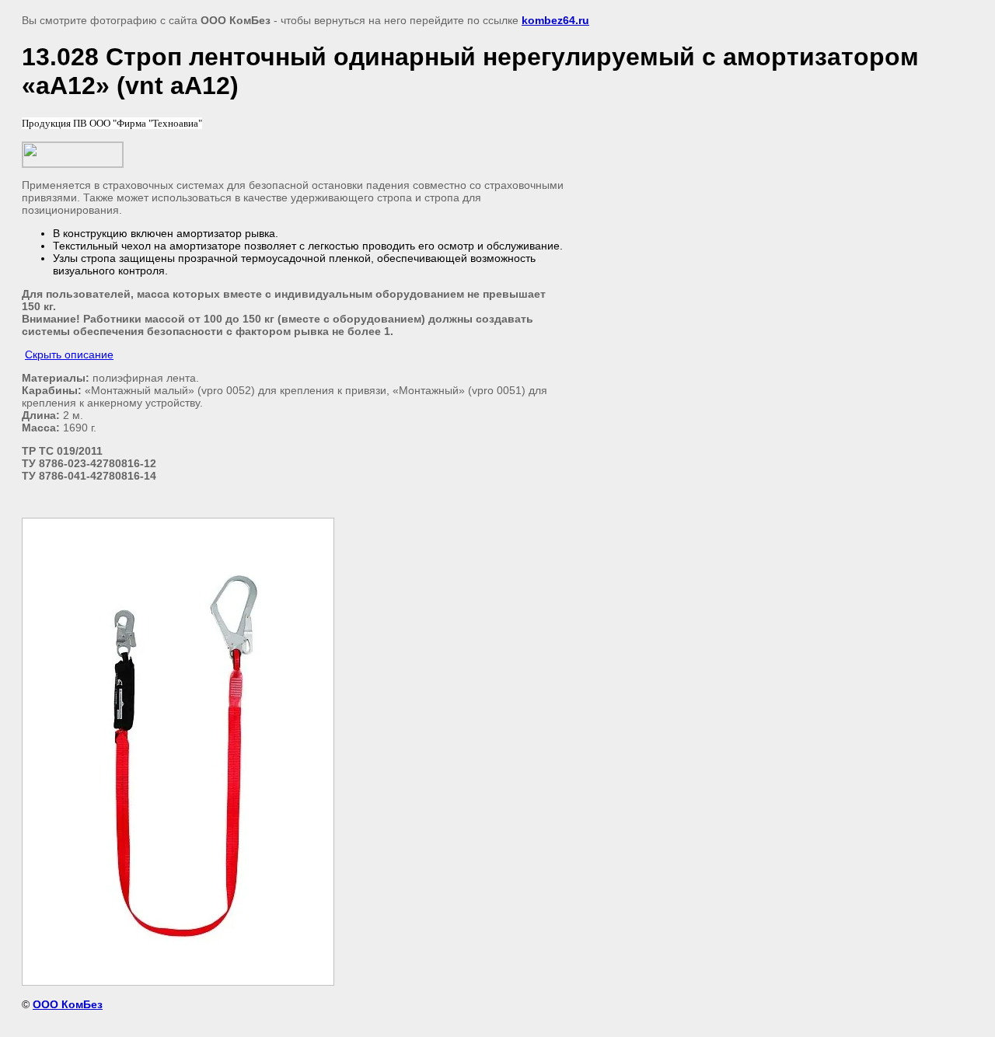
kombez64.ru (555, 20)
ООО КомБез (68, 1004)
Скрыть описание (69, 354)
